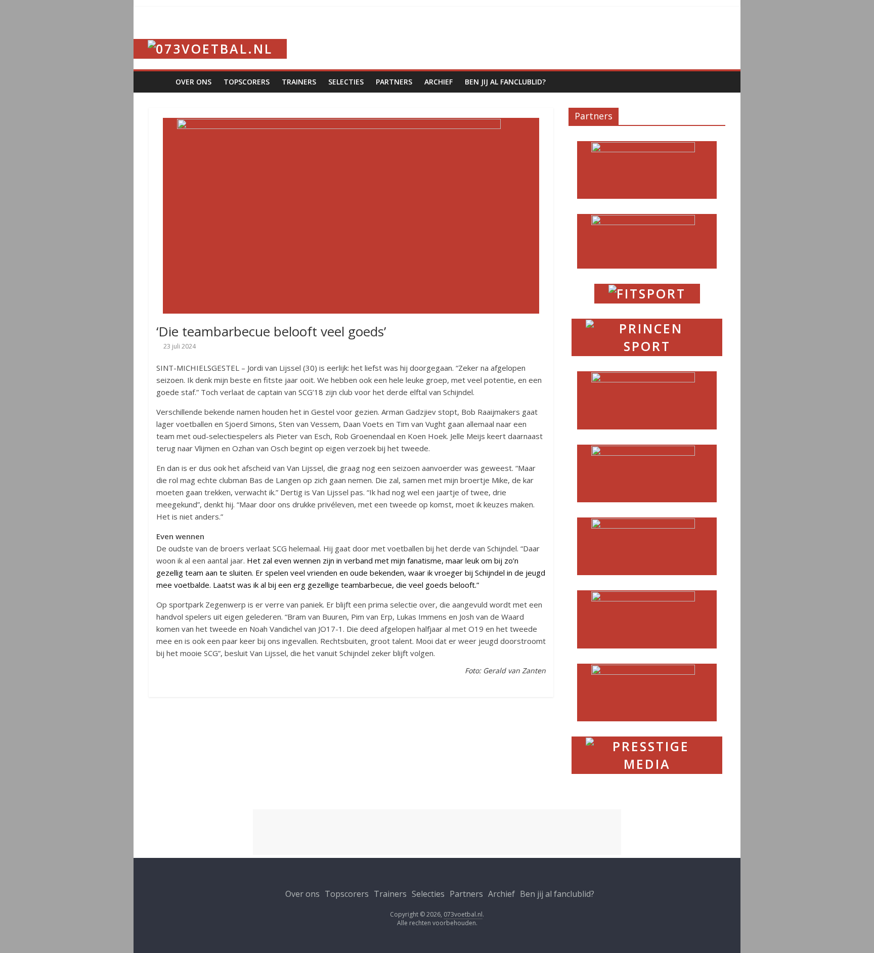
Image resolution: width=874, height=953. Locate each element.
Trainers (299, 81)
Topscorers (247, 81)
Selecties (346, 81)
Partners (394, 81)
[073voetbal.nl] (210, 35)
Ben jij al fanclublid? (505, 81)
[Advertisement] (437, 832)
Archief (438, 81)
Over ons (193, 81)
